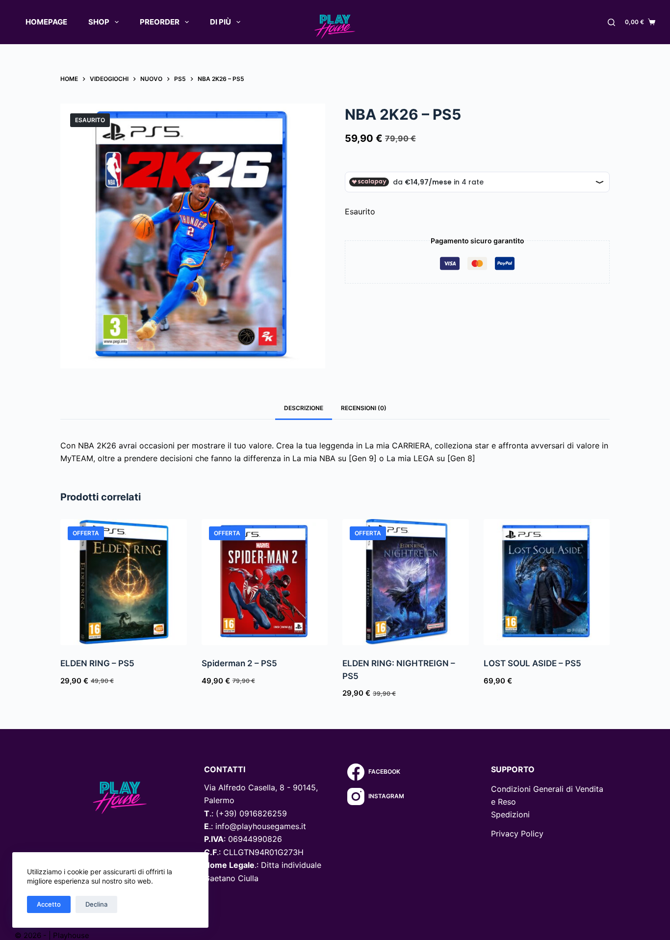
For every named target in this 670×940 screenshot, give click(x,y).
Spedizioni (510, 814)
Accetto (49, 904)
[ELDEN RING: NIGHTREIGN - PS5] (405, 582)
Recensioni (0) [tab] (364, 408)
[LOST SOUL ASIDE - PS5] (547, 582)
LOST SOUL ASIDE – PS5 (532, 663)
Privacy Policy (517, 833)
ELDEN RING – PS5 (97, 663)
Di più (220, 21)
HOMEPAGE (46, 21)
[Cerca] (611, 22)
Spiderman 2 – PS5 (239, 663)
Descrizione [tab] (303, 408)
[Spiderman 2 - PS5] (265, 582)
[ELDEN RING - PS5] (123, 582)
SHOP (98, 21)
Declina (96, 904)
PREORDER (160, 21)
